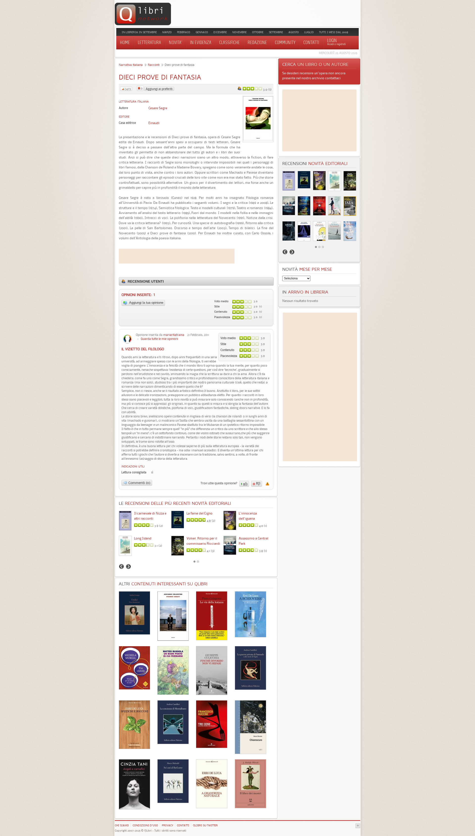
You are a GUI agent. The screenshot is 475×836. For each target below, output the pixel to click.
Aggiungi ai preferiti (159, 89)
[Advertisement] (177, 256)
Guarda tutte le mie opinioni (159, 339)
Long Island (142, 538)
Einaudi (154, 123)
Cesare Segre (157, 108)
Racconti (154, 65)
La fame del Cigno (200, 513)
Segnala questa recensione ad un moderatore (267, 484)
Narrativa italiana (131, 65)
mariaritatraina (173, 335)
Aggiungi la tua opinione (145, 303)
